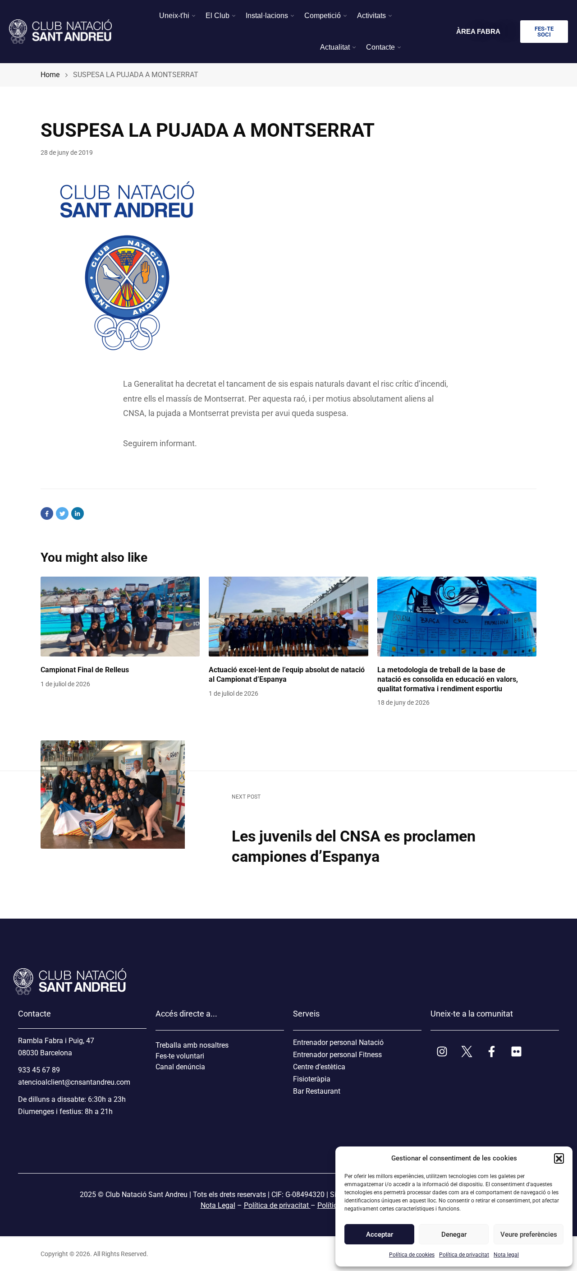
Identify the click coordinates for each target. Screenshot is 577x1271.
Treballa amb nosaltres (192, 1045)
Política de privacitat (464, 1255)
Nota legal (506, 1255)
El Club (217, 15)
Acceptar (379, 1234)
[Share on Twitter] (62, 513)
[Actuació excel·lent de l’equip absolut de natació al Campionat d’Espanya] (288, 616)
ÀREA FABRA (478, 31)
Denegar (454, 1234)
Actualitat (335, 47)
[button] (558, 1158)
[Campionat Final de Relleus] (120, 616)
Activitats (371, 15)
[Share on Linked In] (77, 513)
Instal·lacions (267, 15)
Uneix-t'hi (174, 15)
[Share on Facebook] (47, 513)
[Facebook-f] (491, 1051)
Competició (322, 15)
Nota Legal (218, 1205)
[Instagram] (441, 1051)
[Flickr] (516, 1051)
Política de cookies (412, 1255)
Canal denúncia (180, 1067)
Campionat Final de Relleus (85, 670)
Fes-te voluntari (180, 1056)
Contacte (380, 47)
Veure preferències (528, 1234)
